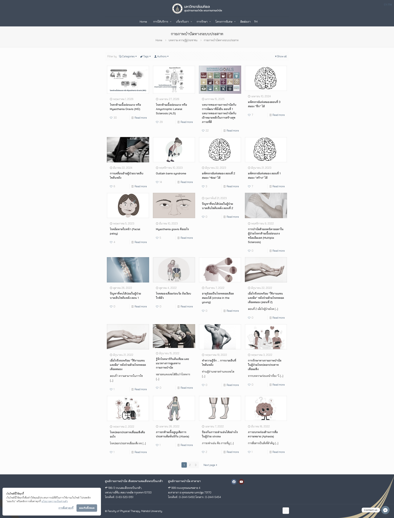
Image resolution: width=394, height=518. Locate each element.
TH (255, 21)
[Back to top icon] (286, 510)
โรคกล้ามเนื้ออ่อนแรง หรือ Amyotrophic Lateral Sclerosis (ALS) (171, 109)
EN (385, 4)
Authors (162, 56)
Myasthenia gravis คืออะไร (172, 229)
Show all (282, 56)
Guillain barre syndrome (171, 173)
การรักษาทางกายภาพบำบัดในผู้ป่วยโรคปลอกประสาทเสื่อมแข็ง (264, 365)
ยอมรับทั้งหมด (86, 507)
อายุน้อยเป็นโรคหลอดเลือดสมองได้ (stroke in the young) (218, 298)
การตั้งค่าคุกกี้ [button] (65, 507)
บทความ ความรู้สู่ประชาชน (183, 40)
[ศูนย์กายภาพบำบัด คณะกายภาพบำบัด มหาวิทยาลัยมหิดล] (197, 8)
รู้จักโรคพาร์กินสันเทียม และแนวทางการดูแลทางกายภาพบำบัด (172, 363)
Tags (146, 56)
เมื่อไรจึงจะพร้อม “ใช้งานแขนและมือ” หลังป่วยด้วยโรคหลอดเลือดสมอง (128, 365)
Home (158, 40)
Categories (128, 56)
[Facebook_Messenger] (385, 510)
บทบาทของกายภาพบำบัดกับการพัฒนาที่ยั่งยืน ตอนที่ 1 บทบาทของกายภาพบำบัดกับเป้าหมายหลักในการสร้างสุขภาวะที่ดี (219, 113)
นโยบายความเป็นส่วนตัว (54, 501)
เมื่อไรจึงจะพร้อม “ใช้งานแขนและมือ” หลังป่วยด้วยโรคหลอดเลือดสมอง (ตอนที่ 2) (266, 298)
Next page (209, 465)
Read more (141, 117)
